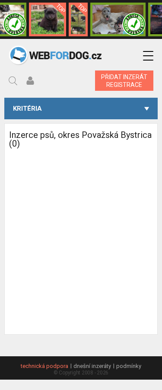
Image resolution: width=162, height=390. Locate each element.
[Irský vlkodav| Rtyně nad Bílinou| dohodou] (118, 19)
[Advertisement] (81, 253)
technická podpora (44, 366)
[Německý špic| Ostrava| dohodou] (47, 19)
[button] (148, 56)
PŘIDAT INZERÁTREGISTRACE (124, 81)
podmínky (128, 366)
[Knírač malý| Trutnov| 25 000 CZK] (78, 19)
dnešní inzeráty (92, 366)
